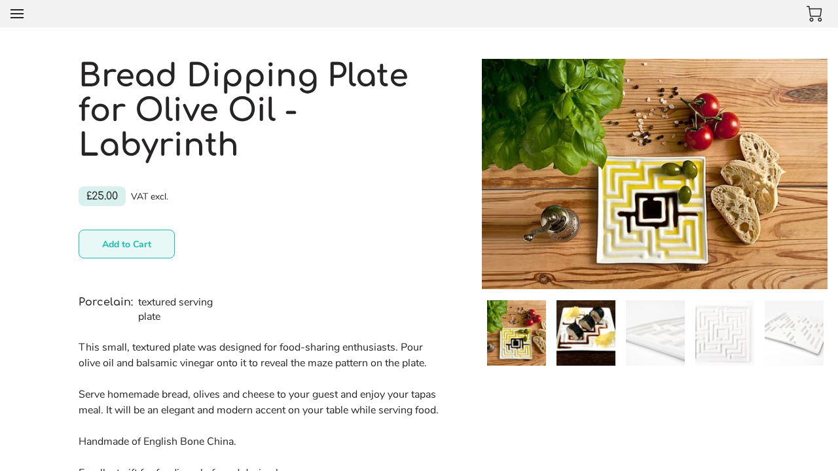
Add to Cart (127, 244)
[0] (814, 14)
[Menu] (17, 13)
